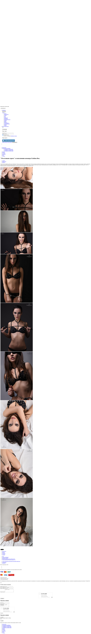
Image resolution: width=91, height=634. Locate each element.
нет (3, 112)
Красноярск (6, 117)
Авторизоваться (14, 142)
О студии (3, 153)
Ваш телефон (2, 587)
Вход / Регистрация (5, 126)
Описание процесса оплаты (3, 577)
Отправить (2, 598)
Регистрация (10, 142)
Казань (5, 113)
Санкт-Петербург (7, 123)
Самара (5, 115)
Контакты (3, 154)
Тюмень (5, 120)
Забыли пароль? (4, 142)
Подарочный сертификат (6, 148)
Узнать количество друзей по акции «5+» (9, 559)
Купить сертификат (5, 557)
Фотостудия (4, 161)
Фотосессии (4, 147)
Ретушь (3, 151)
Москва (5, 122)
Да (2, 112)
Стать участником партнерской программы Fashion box (11, 561)
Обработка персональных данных (4, 578)
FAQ (3, 155)
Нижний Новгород (7, 119)
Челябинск (4, 110)
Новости (3, 152)
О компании (4, 562)
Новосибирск (6, 114)
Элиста (5, 125)
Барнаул (5, 124)
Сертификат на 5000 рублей (6, 627)
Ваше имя (2, 586)
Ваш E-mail (2, 588)
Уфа (4, 116)
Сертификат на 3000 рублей (6, 626)
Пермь (5, 121)
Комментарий (2, 591)
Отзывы (3, 554)
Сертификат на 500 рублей (8, 149)
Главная (3, 160)
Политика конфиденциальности (4, 579)
